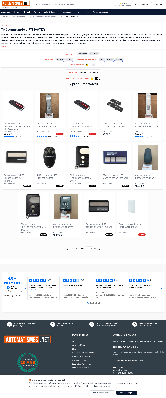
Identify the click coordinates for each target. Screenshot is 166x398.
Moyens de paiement (80, 367)
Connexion (143, 4)
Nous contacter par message (129, 360)
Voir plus (5, 47)
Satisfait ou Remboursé (81, 364)
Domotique (5, 12)
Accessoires (83, 12)
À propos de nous (79, 360)
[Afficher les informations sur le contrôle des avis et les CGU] (21, 292)
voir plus (33, 290)
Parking (37, 12)
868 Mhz (69, 59)
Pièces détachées (100, 12)
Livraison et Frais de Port (82, 356)
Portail (27, 12)
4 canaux (119, 59)
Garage (17, 12)
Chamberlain (83, 54)
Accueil (5, 17)
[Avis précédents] (25, 288)
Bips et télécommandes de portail (42, 17)
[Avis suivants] (161, 288)
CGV (73, 341)
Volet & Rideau (50, 12)
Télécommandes (67, 12)
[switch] (92, 65)
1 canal (102, 59)
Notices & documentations (83, 353)
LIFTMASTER (95, 54)
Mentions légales (79, 345)
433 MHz (60, 59)
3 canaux (110, 59)
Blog (74, 349)
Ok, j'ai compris (127, 393)
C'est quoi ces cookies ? (102, 393)
